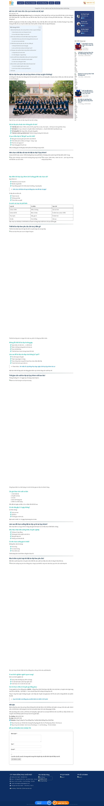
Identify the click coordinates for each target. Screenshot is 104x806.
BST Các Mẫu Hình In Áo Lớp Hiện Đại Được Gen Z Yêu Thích (87, 92)
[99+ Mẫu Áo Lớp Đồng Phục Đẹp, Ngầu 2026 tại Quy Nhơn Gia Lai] (76, 110)
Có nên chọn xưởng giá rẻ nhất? (19, 61)
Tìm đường (13, 788)
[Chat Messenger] (83, 18)
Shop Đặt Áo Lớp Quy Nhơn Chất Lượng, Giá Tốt (87, 45)
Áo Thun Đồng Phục (42, 3)
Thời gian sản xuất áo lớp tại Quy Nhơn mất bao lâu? (23, 50)
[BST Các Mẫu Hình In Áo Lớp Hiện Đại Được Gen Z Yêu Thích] (78, 93)
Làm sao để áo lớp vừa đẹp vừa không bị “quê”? (22, 48)
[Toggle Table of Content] (39, 27)
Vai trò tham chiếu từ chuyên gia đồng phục (21, 68)
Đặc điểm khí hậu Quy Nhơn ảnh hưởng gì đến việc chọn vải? (25, 39)
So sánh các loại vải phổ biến (18, 41)
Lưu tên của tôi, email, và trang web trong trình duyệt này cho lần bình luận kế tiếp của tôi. (35, 756)
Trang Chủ (20, 3)
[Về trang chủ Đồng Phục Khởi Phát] (11, 3)
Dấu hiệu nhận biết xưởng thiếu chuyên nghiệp (22, 59)
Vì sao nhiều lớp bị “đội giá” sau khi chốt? (21, 34)
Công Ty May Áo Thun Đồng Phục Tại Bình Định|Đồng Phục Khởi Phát (34, 720)
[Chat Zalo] (81, 18)
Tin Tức (57, 3)
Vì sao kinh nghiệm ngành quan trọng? (20, 66)
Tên (12, 744)
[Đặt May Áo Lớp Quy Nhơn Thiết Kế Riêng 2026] (76, 81)
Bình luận (14, 733)
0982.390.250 (84, 31)
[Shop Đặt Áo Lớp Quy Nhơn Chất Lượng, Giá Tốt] (78, 46)
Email (13, 749)
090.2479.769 (17, 716)
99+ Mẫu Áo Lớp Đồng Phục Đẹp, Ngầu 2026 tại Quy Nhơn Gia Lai (85, 101)
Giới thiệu (19, 788)
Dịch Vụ (51, 3)
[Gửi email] (84, 18)
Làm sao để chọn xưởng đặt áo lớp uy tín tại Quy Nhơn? (24, 57)
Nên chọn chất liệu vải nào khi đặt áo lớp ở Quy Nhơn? (24, 36)
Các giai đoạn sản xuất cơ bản (18, 52)
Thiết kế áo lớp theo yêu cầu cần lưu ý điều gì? (22, 43)
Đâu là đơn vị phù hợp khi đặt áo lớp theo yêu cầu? (23, 63)
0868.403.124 (84, 16)
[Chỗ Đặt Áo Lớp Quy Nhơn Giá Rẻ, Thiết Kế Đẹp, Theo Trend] (76, 62)
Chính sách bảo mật (27, 788)
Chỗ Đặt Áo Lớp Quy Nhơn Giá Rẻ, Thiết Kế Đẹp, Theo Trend (85, 53)
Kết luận (13, 70)
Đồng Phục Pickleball (30, 3)
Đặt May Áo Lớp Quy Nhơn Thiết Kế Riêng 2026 (86, 74)
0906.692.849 (84, 23)
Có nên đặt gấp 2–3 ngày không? (19, 54)
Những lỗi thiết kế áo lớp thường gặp (20, 45)
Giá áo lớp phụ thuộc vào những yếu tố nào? (21, 32)
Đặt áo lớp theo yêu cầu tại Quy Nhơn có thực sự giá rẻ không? (26, 30)
